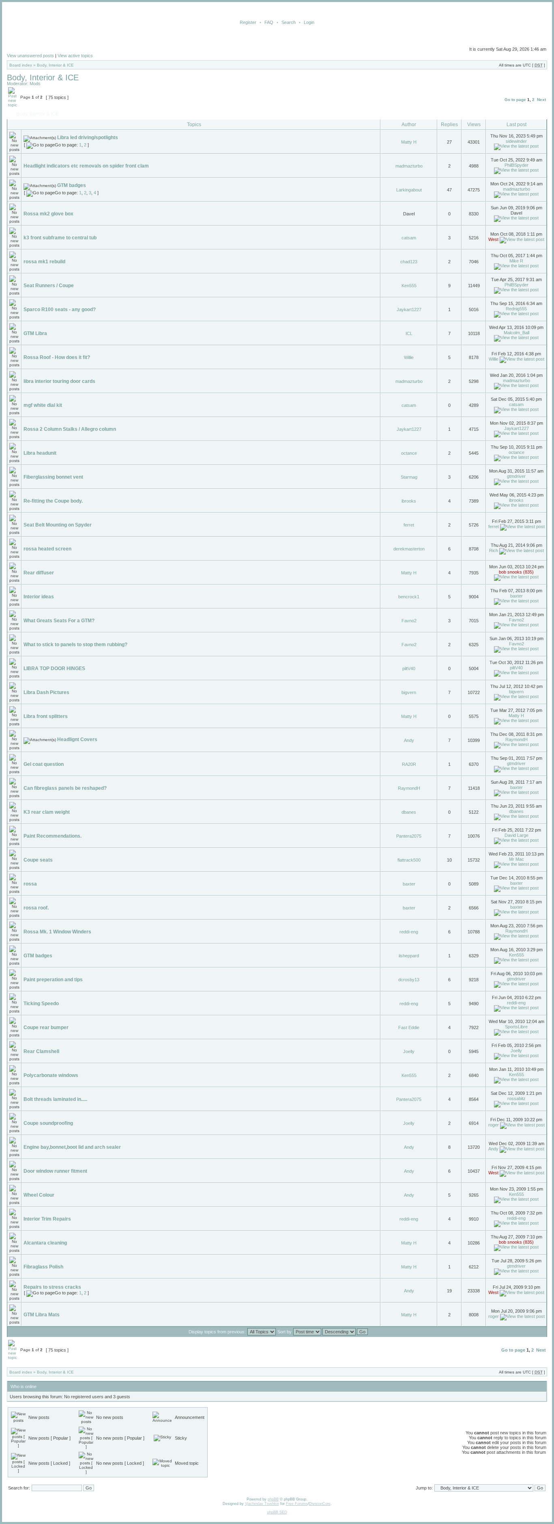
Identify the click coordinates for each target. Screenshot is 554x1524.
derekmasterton (409, 548)
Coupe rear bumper (46, 1027)
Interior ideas (39, 597)
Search (288, 22)
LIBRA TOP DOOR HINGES (54, 668)
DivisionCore (320, 1504)
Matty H (409, 142)
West (493, 239)
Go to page (515, 99)
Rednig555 (516, 308)
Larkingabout (409, 189)
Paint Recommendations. (53, 836)
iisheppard (409, 955)
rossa (30, 884)
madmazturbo (409, 165)
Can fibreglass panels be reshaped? (65, 788)
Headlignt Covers (77, 739)
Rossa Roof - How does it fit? (57, 357)
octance (409, 453)
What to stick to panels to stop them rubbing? (75, 644)
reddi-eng (408, 931)
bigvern (409, 692)
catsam (409, 237)
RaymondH (516, 739)
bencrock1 (408, 596)
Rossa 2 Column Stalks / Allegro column (70, 429)
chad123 (408, 261)
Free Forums (297, 1504)
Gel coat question (44, 764)
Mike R (516, 260)
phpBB (273, 1499)
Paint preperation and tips (53, 979)
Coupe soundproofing (48, 1123)
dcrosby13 (408, 979)
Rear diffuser (39, 573)
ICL (409, 333)
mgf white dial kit (43, 405)
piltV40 (408, 668)
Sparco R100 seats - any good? (60, 309)
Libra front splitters (46, 716)
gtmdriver (516, 476)
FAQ (268, 22)
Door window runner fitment (55, 1171)
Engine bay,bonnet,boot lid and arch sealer (72, 1147)
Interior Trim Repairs (47, 1219)
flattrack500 (409, 860)
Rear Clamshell (41, 1051)
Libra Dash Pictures (46, 692)
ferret (409, 524)
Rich (493, 550)
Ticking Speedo (41, 1003)
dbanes (409, 812)
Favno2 (409, 620)
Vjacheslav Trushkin (262, 1504)
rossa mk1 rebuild (44, 261)
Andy (409, 740)
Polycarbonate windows (51, 1075)
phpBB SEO (277, 1512)
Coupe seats (38, 860)
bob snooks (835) (516, 572)
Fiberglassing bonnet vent (53, 477)
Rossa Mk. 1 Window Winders (57, 932)
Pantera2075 (408, 836)
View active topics (75, 55)
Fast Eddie (408, 1027)
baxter (516, 595)
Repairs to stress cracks (52, 1287)
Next (541, 99)
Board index (20, 65)
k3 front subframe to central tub (60, 238)
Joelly (408, 1051)
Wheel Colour (39, 1195)
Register (248, 22)
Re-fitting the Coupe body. (53, 501)
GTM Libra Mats (42, 1315)
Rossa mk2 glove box (48, 214)
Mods (35, 83)
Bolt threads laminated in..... (55, 1099)
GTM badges (71, 185)
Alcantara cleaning (45, 1243)
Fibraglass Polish (43, 1267)
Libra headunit (40, 453)
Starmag (409, 477)
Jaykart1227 (409, 309)
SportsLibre (516, 1026)
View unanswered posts (30, 55)
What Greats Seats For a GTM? (59, 620)
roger (493, 1124)
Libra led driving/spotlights (87, 137)
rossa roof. (36, 908)
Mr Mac (516, 859)
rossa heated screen (47, 549)
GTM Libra (35, 333)
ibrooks (409, 501)
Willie (409, 357)
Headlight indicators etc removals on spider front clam (86, 166)
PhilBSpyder (516, 165)
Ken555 (409, 285)
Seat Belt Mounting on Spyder (58, 525)
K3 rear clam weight (47, 812)
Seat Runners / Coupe (49, 285)
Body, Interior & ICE (55, 65)
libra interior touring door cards (59, 381)
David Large (516, 835)
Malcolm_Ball (516, 332)
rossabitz (516, 1098)
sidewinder (516, 141)
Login (309, 22)
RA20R (409, 764)
